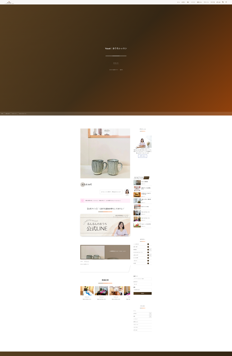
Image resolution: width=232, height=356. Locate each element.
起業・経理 (141, 246)
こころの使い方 (141, 244)
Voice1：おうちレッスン (116, 299)
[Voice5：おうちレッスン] (87, 290)
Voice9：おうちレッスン (145, 218)
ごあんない (141, 260)
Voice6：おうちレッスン (145, 212)
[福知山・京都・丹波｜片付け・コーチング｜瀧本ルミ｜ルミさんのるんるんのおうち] (9, 2)
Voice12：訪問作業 (144, 181)
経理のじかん (136, 321)
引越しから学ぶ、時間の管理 (146, 200)
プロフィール (136, 324)
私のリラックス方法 (145, 206)
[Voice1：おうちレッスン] (116, 290)
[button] (142, 156)
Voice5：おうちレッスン (87, 299)
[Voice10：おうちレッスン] (101, 290)
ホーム (135, 310)
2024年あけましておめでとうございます (146, 194)
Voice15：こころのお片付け (146, 224)
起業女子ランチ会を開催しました (146, 188)
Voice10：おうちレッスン (101, 299)
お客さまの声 (141, 255)
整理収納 (141, 249)
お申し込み (135, 330)
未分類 (141, 263)
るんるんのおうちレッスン (141, 252)
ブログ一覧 (135, 327)
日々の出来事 (141, 257)
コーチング (135, 319)
